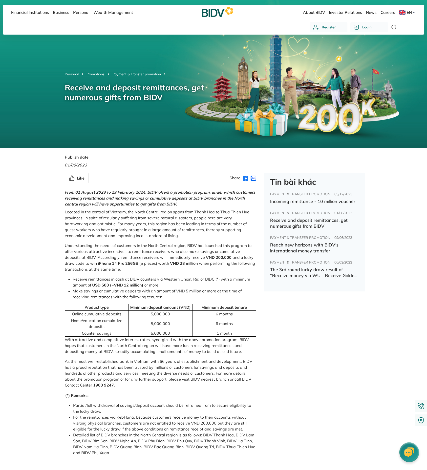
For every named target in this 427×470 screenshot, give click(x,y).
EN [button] (409, 12)
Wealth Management (113, 12)
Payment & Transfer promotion (136, 74)
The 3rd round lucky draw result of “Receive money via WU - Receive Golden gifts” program (313, 273)
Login (366, 27)
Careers (388, 12)
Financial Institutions (30, 12)
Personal (72, 74)
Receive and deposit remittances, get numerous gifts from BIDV (309, 223)
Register (329, 27)
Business (61, 12)
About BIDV (314, 12)
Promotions (95, 74)
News (371, 12)
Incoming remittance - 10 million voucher (312, 201)
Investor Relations (345, 12)
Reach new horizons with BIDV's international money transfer (304, 248)
